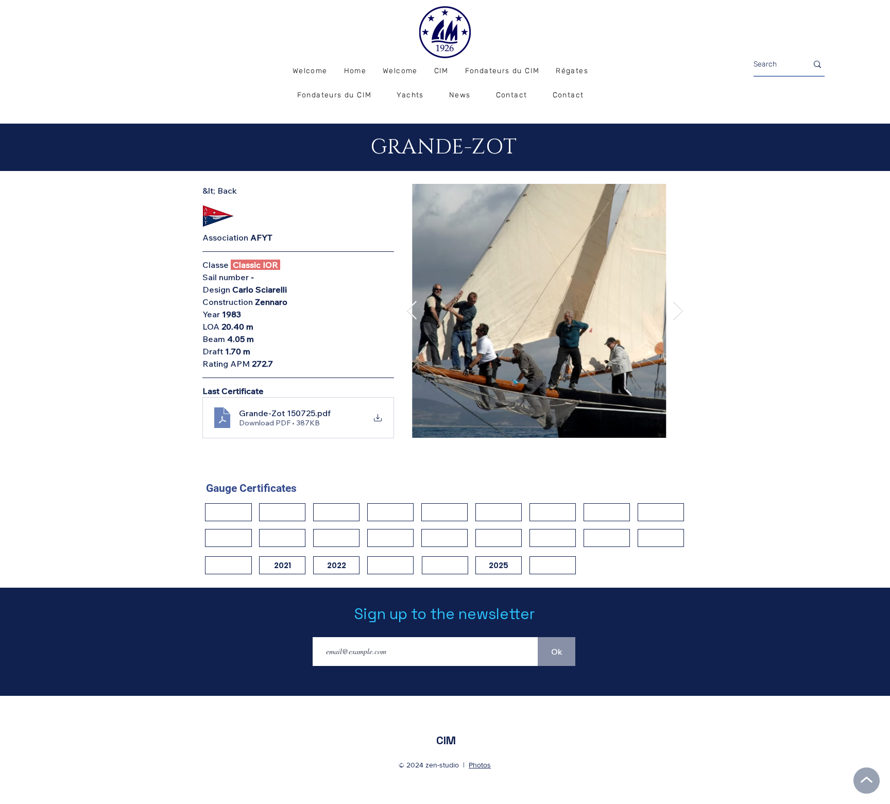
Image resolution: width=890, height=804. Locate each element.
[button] (572, 71)
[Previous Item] (412, 311)
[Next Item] (678, 311)
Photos (480, 765)
